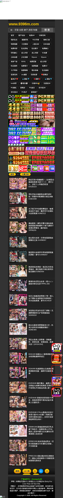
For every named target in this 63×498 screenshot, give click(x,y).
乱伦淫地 (24, 48)
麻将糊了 (34, 92)
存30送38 (42, 88)
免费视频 (35, 66)
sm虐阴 (24, 74)
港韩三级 (46, 40)
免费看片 (24, 66)
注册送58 (47, 83)
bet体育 (14, 83)
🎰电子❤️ (14, 79)
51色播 (44, 53)
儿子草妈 (14, 70)
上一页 (26, 471)
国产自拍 (21, 35)
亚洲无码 (14, 74)
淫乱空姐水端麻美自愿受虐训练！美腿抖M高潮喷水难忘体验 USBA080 (41, 196)
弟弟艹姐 (14, 61)
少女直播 (24, 57)
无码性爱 (34, 74)
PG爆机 (13, 88)
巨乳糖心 (14, 53)
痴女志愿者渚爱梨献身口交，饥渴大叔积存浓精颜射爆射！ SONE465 (41, 327)
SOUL (23, 61)
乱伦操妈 (45, 70)
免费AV (44, 66)
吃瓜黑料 (14, 66)
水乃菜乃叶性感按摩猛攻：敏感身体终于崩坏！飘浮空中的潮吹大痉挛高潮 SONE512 (41, 211)
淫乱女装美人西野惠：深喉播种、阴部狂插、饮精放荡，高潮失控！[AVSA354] (41, 342)
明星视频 (14, 44)
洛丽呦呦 (24, 70)
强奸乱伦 (14, 40)
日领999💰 (36, 83)
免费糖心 (45, 48)
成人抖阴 (35, 53)
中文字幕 (36, 40)
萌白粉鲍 (35, 70)
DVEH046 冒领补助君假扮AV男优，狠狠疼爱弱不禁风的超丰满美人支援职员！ (41, 400)
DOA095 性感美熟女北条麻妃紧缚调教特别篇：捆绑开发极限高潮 (41, 371)
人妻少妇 (36, 44)
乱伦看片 (35, 48)
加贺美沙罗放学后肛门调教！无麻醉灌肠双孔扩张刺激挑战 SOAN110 (41, 313)
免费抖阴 (14, 48)
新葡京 (22, 88)
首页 (12, 35)
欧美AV (32, 35)
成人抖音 (24, 53)
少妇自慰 (14, 57)
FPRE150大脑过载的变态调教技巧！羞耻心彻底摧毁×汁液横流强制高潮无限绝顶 (41, 458)
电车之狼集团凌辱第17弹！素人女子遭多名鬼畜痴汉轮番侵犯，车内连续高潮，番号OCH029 (41, 298)
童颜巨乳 (25, 40)
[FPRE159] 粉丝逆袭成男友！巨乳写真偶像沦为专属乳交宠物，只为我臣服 (41, 443)
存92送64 (14, 92)
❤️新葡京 (44, 74)
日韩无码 (42, 35)
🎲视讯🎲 (24, 83)
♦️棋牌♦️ (37, 79)
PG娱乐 (32, 88)
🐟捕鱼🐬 (25, 79)
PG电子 (24, 92)
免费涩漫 (33, 61)
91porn (34, 57)
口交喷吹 (25, 44)
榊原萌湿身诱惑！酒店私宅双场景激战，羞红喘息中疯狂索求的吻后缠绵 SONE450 (41, 269)
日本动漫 (46, 44)
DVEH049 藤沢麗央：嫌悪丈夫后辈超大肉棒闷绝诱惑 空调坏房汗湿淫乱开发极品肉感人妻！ (41, 385)
